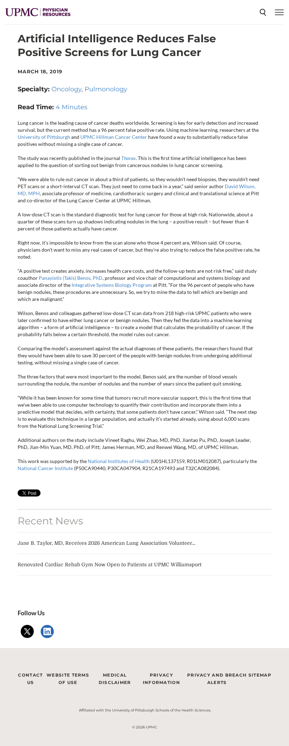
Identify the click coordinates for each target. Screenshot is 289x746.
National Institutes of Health (118, 461)
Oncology (66, 89)
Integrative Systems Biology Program (112, 285)
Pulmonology (106, 89)
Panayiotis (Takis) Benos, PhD (71, 278)
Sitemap (259, 675)
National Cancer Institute (45, 468)
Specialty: (34, 89)
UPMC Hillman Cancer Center (113, 137)
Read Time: (37, 107)
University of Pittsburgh (44, 137)
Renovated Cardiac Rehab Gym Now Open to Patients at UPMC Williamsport (110, 564)
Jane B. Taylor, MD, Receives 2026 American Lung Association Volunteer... (106, 543)
